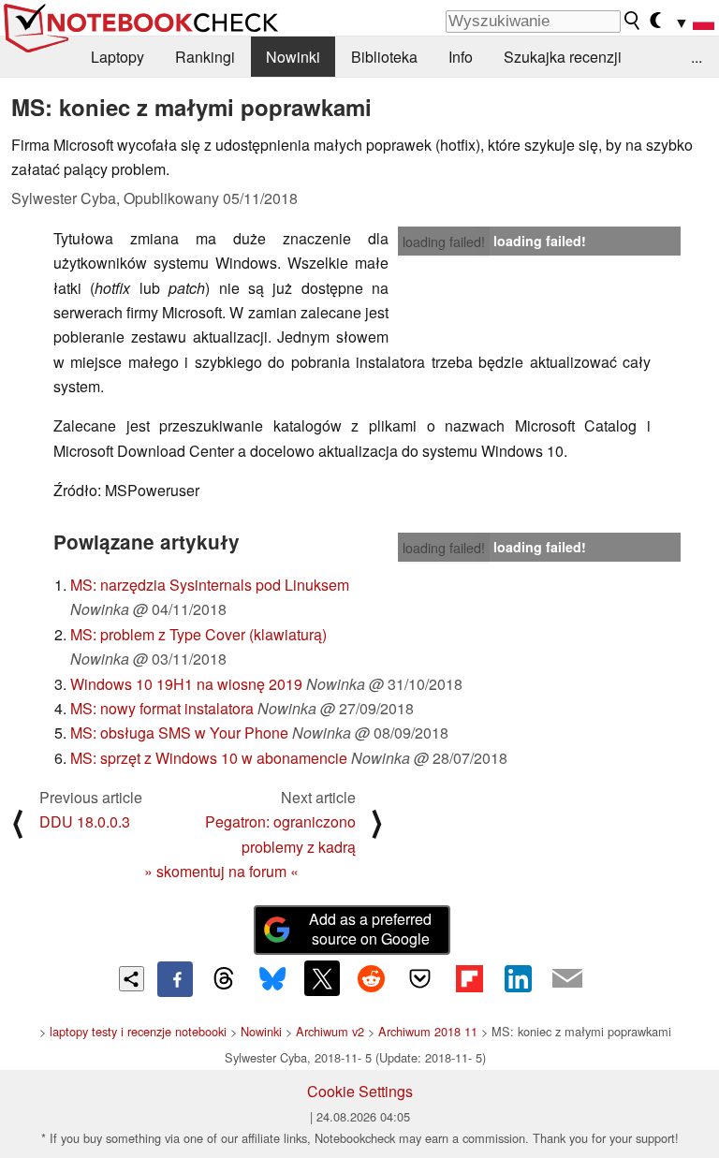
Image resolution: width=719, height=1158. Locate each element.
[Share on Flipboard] (469, 978)
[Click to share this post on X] (322, 978)
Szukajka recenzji (563, 56)
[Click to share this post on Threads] (224, 979)
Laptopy (117, 56)
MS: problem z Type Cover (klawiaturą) (198, 634)
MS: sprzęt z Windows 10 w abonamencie (208, 758)
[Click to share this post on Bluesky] (272, 979)
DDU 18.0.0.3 (84, 821)
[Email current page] (567, 979)
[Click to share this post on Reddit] (371, 978)
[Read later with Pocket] (420, 978)
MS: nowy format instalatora (162, 708)
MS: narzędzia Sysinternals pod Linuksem (209, 584)
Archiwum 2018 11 (427, 1031)
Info (460, 56)
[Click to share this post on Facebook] (175, 979)
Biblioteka (384, 56)
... (696, 56)
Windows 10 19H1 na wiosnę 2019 (186, 684)
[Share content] (131, 978)
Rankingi (205, 56)
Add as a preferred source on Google (370, 928)
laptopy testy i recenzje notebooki (138, 1031)
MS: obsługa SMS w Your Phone (179, 732)
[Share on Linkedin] (518, 978)
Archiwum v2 (330, 1031)
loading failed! (444, 241)
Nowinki (293, 56)
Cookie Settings (360, 1091)
